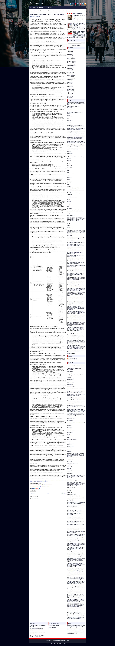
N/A (68, 206)
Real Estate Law (70, 487)
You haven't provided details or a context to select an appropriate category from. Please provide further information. (75, 333)
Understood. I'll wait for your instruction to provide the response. (75, 256)
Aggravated (69, 109)
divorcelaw (69, 167)
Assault (68, 115)
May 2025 (69, 71)
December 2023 (70, 89)
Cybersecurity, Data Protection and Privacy (75, 156)
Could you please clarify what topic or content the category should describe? (76, 132)
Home (30, 7)
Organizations (40, 7)
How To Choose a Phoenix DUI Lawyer (37, 628)
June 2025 (69, 69)
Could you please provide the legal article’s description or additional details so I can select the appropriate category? (76, 148)
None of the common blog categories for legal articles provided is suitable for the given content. (76, 211)
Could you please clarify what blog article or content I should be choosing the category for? (76, 126)
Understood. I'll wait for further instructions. (76, 242)
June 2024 (69, 82)
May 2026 (69, 54)
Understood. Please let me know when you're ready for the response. (76, 271)
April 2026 (69, 55)
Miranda (69, 203)
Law (45, 7)
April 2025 (69, 72)
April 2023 (69, 96)
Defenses (69, 427)
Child (68, 118)
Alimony (69, 110)
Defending (69, 158)
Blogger (78, 45)
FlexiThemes (52, 643)
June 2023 (69, 93)
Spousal (68, 227)
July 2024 (69, 80)
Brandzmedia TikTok (73, 358)
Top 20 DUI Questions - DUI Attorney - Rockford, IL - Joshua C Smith (37, 636)
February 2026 (70, 58)
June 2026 (69, 52)
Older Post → (63, 493)
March (68, 199)
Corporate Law (70, 123)
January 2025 (70, 76)
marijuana (69, 201)
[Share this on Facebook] (33, 488)
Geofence (69, 186)
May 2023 (69, 94)
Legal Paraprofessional (71, 197)
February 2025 (70, 75)
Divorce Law (69, 165)
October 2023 (70, 90)
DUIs (68, 172)
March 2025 (69, 73)
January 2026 (70, 59)
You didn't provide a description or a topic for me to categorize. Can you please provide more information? (76, 282)
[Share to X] (33, 491)
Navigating (69, 208)
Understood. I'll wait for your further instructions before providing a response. (75, 245)
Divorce (68, 163)
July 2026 (69, 51)
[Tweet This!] (34, 488)
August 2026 (69, 50)
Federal (68, 179)
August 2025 (69, 66)
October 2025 (70, 64)
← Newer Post (32, 493)
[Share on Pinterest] (37, 488)
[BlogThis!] (32, 491)
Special (68, 225)
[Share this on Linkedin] (39, 488)
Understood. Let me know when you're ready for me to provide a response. (76, 263)
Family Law (69, 177)
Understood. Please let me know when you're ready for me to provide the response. (76, 268)
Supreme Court (70, 228)
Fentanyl (69, 182)
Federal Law (69, 181)
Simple (68, 223)
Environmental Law (71, 174)
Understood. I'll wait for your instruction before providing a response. (75, 250)
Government (50, 7)
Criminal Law (69, 153)
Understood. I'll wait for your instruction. (75, 258)
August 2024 (69, 79)
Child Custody (70, 120)
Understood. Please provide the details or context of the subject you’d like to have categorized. (75, 274)
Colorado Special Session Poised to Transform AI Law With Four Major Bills (47, 14)
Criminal (69, 151)
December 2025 (70, 61)
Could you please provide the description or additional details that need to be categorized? (76, 142)
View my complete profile (72, 359)
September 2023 (70, 92)
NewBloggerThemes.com (64, 643)
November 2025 (70, 62)
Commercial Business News (54, 625)
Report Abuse (71, 353)
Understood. (69, 235)
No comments (38, 16)
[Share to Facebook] (34, 491)
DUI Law (69, 170)
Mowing (68, 204)
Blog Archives (79, 13)
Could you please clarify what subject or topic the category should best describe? (76, 129)
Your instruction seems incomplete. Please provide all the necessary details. (75, 351)
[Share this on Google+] (36, 488)
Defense (69, 160)
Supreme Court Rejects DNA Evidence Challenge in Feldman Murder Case (78, 24)
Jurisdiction (69, 194)
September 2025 (70, 65)
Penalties (69, 213)
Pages (74, 13)
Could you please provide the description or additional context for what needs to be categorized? (75, 138)
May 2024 (69, 83)
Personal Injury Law (71, 215)
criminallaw (69, 155)
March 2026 (69, 57)
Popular (69, 13)
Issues (34, 7)
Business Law (70, 379)
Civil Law (35, 10)
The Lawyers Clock (57, 640)
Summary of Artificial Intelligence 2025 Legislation (39, 486)
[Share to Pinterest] (35, 491)
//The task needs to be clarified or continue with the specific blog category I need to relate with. (76, 103)
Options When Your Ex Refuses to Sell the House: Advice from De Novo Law (78, 32)
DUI (68, 434)
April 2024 (69, 85)
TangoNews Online (52, 627)
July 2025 (69, 68)
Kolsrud (68, 196)
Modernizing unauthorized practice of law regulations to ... (41, 484)
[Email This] (30, 491)
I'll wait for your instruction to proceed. (75, 192)
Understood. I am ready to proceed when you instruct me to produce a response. (76, 238)
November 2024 (70, 78)
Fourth (68, 184)
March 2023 (69, 97)
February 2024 (70, 87)
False (68, 175)
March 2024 (69, 86)
